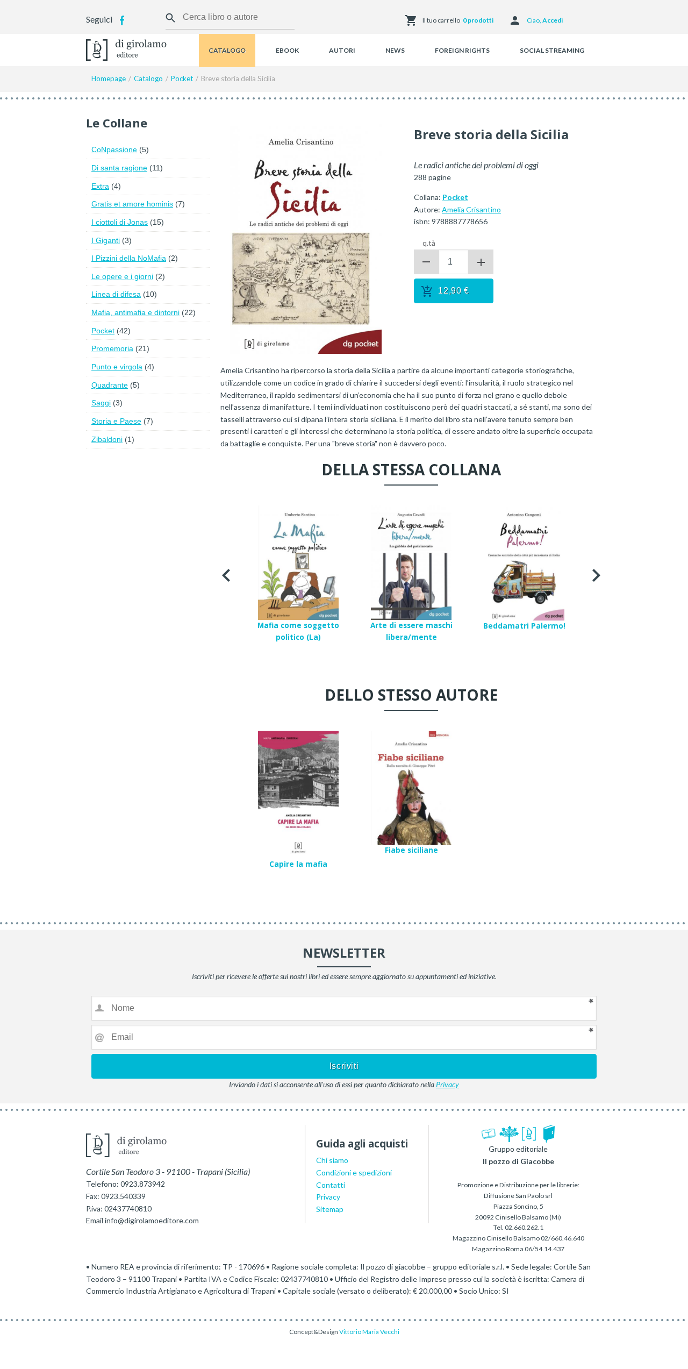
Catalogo (227, 50)
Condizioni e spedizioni (354, 1172)
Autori (342, 50)
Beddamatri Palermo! (524, 626)
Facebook (122, 20)
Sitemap (329, 1209)
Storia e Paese (116, 421)
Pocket (102, 330)
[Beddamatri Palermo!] (524, 562)
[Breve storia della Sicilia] (301, 238)
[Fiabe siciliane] (411, 786)
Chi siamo (332, 1160)
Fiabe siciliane (411, 850)
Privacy (447, 1084)
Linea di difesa (116, 294)
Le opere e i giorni (122, 276)
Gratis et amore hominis (132, 203)
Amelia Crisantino (471, 209)
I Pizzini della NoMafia (128, 258)
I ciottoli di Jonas (119, 222)
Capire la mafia (298, 864)
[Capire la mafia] (298, 793)
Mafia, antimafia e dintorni (135, 312)
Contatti (330, 1184)
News (395, 50)
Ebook (287, 50)
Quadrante (109, 385)
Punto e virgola (116, 366)
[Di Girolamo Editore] (126, 49)
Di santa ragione (119, 167)
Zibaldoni (107, 439)
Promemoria (112, 348)
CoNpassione (114, 149)
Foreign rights (462, 50)
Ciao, (545, 20)
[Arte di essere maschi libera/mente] (411, 562)
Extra (100, 186)
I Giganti (105, 240)
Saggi (101, 402)
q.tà (428, 242)
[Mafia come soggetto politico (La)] (298, 561)
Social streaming (552, 50)
